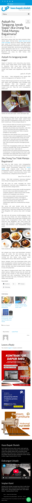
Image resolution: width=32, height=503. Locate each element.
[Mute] (26, 478)
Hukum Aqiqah (6, 325)
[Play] (3, 478)
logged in (10, 347)
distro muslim (17, 448)
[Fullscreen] (28, 478)
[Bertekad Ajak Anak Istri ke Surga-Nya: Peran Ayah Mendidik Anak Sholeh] (8, 312)
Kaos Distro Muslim (21, 498)
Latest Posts (15, 331)
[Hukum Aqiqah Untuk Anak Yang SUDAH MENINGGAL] (8, 299)
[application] (16, 471)
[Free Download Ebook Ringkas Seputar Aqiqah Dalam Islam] (21, 299)
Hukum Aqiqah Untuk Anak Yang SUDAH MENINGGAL (7, 306)
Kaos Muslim (14, 498)
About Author (6, 331)
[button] (28, 499)
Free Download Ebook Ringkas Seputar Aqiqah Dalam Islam (21, 306)
